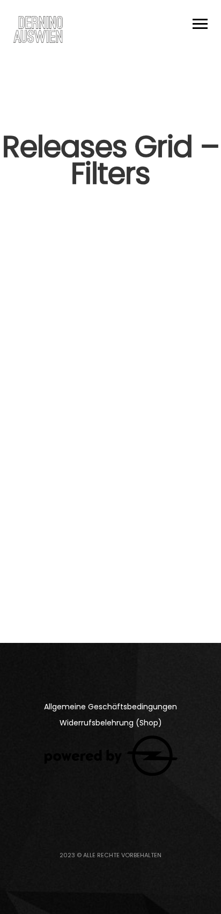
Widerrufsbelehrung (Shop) (111, 722)
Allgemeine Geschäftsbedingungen (110, 706)
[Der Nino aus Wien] (38, 29)
